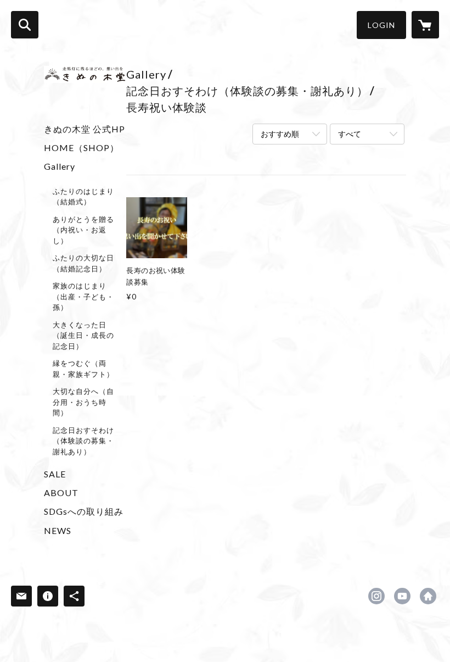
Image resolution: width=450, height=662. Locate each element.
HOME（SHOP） (81, 147)
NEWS (57, 530)
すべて (349, 133)
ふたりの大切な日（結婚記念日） (83, 263)
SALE (55, 474)
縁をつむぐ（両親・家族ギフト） (83, 369)
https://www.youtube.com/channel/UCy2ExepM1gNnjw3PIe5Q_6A (402, 596)
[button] (381, 25)
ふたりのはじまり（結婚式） (83, 197)
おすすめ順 (280, 133)
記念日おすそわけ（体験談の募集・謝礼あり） (83, 441)
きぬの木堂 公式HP (84, 129)
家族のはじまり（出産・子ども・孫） (83, 296)
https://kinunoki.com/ (428, 596)
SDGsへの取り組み (83, 511)
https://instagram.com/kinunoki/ (376, 596)
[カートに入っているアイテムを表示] (425, 24)
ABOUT (61, 492)
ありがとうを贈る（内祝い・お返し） (83, 230)
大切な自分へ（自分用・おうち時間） (83, 402)
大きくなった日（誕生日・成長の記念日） (83, 335)
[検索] (24, 24)
